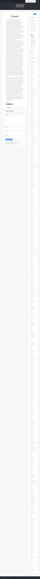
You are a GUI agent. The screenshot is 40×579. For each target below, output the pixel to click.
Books (31, 126)
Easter (32, 194)
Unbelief (32, 532)
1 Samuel (32, 65)
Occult (31, 386)
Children (32, 137)
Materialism (32, 357)
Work (31, 558)
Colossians (32, 153)
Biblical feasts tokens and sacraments (33, 121)
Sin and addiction (33, 474)
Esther (32, 202)
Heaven (32, 266)
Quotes (32, 440)
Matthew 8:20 (8, 36)
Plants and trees (33, 414)
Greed (14, 16)
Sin (31, 472)
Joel (31, 317)
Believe (32, 106)
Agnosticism (32, 79)
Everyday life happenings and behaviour (33, 205)
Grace (31, 257)
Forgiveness (32, 232)
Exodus (32, 210)
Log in (31, 567)
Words (32, 556)
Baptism (32, 101)
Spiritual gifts (32, 476)
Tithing (32, 516)
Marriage (32, 355)
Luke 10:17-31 (15, 69)
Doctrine (32, 189)
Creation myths (33, 163)
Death (31, 173)
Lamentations (33, 336)
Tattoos (32, 491)
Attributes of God (33, 100)
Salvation (32, 456)
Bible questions (33, 115)
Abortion (32, 73)
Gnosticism (32, 245)
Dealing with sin (33, 172)
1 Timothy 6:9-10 (19, 44)
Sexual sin (32, 470)
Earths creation (33, 193)
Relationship (32, 445)
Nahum (32, 372)
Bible (31, 109)
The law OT (32, 503)
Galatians (32, 237)
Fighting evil (32, 230)
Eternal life (32, 203)
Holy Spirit (32, 288)
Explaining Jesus (33, 212)
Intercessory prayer (34, 302)
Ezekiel (32, 213)
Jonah (31, 326)
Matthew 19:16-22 (9, 69)
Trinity (31, 529)
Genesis (32, 239)
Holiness (32, 287)
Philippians (32, 413)
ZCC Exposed (33, 41)
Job (31, 316)
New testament (33, 378)
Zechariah (32, 561)
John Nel (20, 5)
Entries (32, 568)
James (32, 304)
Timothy (32, 513)
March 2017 (32, 53)
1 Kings (32, 64)
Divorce (32, 188)
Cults (31, 168)
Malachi (32, 352)
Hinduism (32, 273)
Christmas (32, 147)
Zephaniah (32, 562)
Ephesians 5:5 (15, 51)
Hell (31, 272)
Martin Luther (33, 356)
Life (31, 340)
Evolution (32, 208)
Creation (32, 159)
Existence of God (33, 209)
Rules (31, 454)
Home (2, 1)
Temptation (32, 496)
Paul (31, 404)
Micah (31, 362)
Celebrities (32, 131)
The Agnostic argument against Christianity (33, 500)
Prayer (32, 417)
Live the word (33, 341)
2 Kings (32, 69)
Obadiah (32, 383)
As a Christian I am (33, 95)
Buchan (32, 128)
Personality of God (33, 409)
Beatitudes (32, 103)
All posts (32, 82)
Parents (32, 403)
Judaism (32, 328)
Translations (32, 522)
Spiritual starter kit (33, 481)
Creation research (33, 167)
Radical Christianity (33, 441)
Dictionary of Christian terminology (32, 182)
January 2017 (33, 55)
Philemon (32, 412)
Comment (7, 115)
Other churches (33, 397)
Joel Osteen (32, 318)
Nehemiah (32, 377)
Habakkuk (32, 263)
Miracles (32, 365)
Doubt (31, 190)
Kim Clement (32, 333)
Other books (32, 393)
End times (32, 199)
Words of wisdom (33, 557)
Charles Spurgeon (33, 136)
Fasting (32, 224)
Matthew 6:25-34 (9, 99)
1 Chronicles (32, 63)
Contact (10, 1)
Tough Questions (33, 518)
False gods (32, 223)
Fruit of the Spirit (33, 234)
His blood (32, 274)
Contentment (33, 157)
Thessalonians (33, 512)
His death (32, 277)
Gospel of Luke (33, 253)
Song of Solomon (33, 475)
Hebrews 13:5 (18, 52)
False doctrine (33, 219)
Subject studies (33, 484)
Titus (31, 517)
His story (32, 283)
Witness (32, 554)
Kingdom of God (33, 335)
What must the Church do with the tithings (33, 547)
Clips (31, 152)
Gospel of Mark (33, 254)
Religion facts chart (33, 447)
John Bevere (32, 321)
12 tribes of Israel (33, 67)
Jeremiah (32, 308)
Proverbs (32, 426)
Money (32, 366)
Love (31, 346)
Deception (32, 174)
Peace (31, 408)
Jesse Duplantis (33, 309)
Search (38, 1)
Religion (32, 446)
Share (31, 471)
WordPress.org (33, 571)
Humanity (32, 297)
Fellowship (32, 229)
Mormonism (32, 367)
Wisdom (32, 553)
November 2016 (33, 58)
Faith (31, 218)
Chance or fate (33, 132)
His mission (32, 279)
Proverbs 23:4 (13, 93)
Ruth (31, 455)
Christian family (33, 138)
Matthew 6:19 (14, 31)
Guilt (31, 262)
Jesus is (32, 313)
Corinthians (32, 158)
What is (32, 542)
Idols (31, 298)
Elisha (31, 197)
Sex (31, 467)
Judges (32, 331)
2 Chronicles (32, 68)
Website (6, 135)
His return (32, 282)
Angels (32, 84)
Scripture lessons (33, 462)
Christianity (32, 143)
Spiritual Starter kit (33, 482)
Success (32, 485)
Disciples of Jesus (33, 185)
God (31, 248)
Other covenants (33, 398)
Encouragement (33, 198)
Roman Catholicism (34, 451)
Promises (32, 423)
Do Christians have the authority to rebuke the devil (33, 24)
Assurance (32, 96)
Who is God (32, 552)
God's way (32, 250)
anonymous (32, 47)
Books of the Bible (33, 127)
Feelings (32, 228)
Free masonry (33, 233)
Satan (31, 459)
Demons (32, 178)
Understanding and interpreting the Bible (33, 534)
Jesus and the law (33, 312)
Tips (31, 514)
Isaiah (31, 303)
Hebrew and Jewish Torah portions (33, 268)
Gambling (32, 238)
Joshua (32, 327)
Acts (31, 77)
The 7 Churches (33, 497)
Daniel (31, 169)
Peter (31, 410)
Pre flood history (33, 419)
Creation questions (33, 165)
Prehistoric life (33, 422)
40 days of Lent (33, 72)
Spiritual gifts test (33, 480)
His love (32, 278)
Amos (31, 83)
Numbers (32, 382)
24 (19, 31)
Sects (31, 464)
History (32, 286)
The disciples (33, 502)
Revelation (32, 450)
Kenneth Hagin (33, 332)
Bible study (32, 116)
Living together (33, 342)
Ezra (31, 214)
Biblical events (33, 119)
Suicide (32, 486)
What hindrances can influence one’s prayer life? (33, 21)
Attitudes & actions (33, 99)
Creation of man (33, 164)
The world (32, 509)
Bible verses (32, 117)
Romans (32, 452)
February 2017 (33, 54)
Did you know (33, 184)
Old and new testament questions (32, 388)
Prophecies (32, 424)
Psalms (32, 427)
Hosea (32, 291)
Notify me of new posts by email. (11, 143)
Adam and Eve (33, 78)
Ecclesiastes (32, 195)
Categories (5, 1)
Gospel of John (33, 252)
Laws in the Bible (33, 337)
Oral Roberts (32, 392)
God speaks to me (33, 249)
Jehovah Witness (33, 307)
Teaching (32, 492)
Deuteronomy (33, 179)
